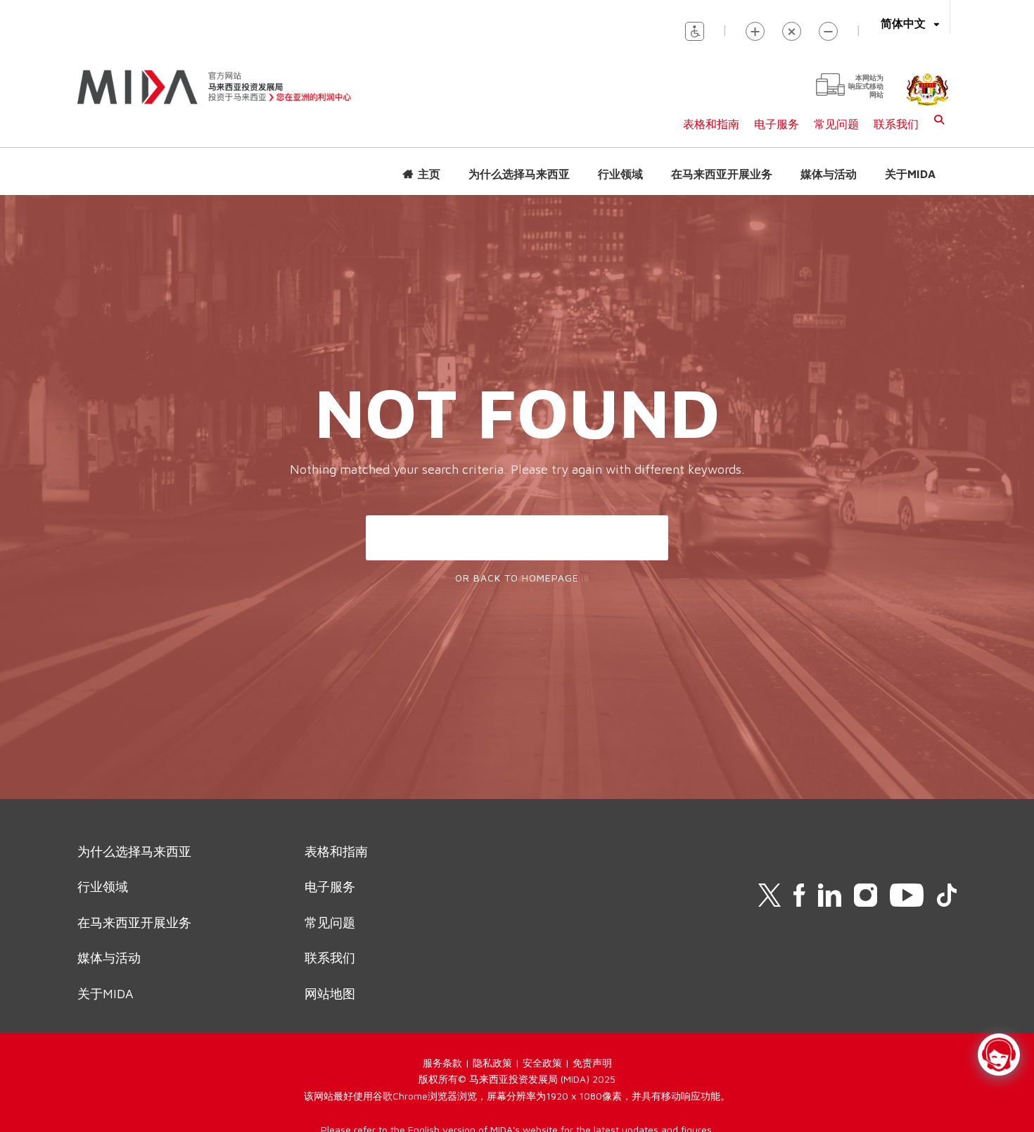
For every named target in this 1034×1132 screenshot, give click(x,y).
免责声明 (592, 1063)
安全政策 (542, 1063)
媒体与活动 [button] (828, 174)
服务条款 (442, 1063)
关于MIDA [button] (910, 174)
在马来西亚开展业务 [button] (721, 174)
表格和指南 (711, 124)
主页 (429, 174)
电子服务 (776, 124)
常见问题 (836, 124)
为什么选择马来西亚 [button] (519, 174)
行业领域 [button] (620, 174)
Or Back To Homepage (517, 578)
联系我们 (896, 124)
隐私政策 (492, 1063)
